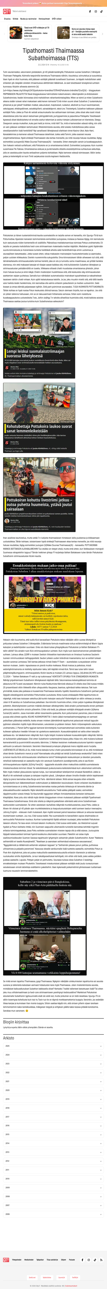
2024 (7, 1055)
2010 (7, 1179)
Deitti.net (32, 1278)
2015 (7, 1134)
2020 (8, 1090)
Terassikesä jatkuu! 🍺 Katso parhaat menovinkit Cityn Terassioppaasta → (54, 3)
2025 (7, 1046)
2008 (8, 1197)
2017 (7, 1117)
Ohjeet (63, 1260)
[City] (6, 1260)
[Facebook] (90, 11)
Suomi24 (61, 1278)
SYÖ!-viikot (57, 19)
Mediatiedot (28, 1260)
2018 (7, 1108)
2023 (7, 1064)
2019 (7, 1099)
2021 (7, 1081)
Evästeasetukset (71, 1286)
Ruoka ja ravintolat (28, 19)
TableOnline (47, 1278)
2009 (8, 1188)
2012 (7, 1161)
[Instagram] (95, 11)
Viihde (15, 19)
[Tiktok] (101, 11)
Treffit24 (75, 1278)
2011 (7, 1170)
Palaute (72, 1260)
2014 (7, 1143)
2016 (7, 1126)
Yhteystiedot (16, 1260)
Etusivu (7, 19)
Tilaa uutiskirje (52, 1260)
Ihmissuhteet (44, 19)
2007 (7, 1205)
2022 (7, 1073)
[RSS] (101, 1260)
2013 (7, 1152)
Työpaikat (40, 1260)
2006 (8, 1214)
